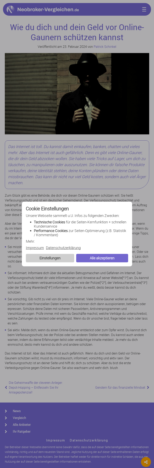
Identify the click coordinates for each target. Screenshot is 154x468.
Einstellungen (50, 257)
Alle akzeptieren (102, 257)
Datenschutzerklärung (63, 248)
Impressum (35, 248)
